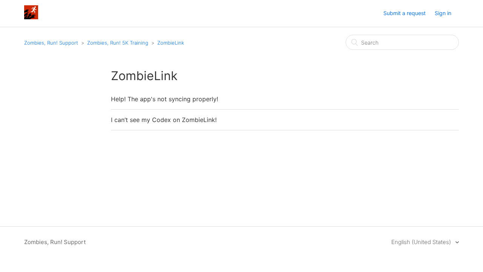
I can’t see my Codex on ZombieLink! (164, 120)
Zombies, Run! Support (51, 43)
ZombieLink (170, 43)
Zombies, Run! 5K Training (117, 43)
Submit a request (404, 13)
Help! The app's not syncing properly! (164, 99)
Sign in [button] (443, 13)
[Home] (31, 17)
